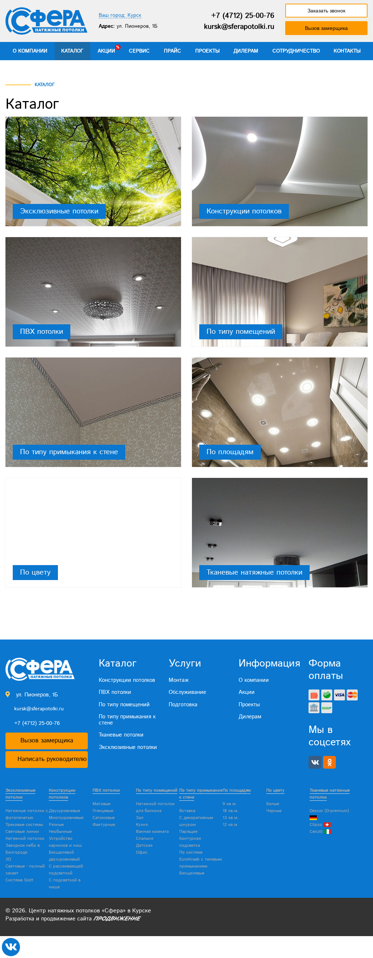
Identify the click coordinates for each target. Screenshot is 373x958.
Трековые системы (24, 825)
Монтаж (179, 680)
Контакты (347, 51)
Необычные (60, 831)
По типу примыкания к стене (69, 452)
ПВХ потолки (41, 332)
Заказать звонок (326, 10)
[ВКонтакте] (315, 762)
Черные (274, 811)
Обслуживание (187, 692)
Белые (272, 804)
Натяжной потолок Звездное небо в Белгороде (24, 845)
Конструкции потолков (244, 211)
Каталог (72, 51)
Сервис (139, 51)
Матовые (101, 804)
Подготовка (183, 704)
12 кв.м (230, 825)
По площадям (230, 452)
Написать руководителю (52, 759)
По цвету (35, 572)
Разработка (19, 919)
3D (8, 859)
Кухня (142, 825)
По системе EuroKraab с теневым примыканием (200, 859)
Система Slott (19, 880)
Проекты (207, 51)
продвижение (58, 919)
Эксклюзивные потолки (59, 211)
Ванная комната (152, 831)
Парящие (188, 831)
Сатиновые (104, 818)
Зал (140, 818)
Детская (144, 845)
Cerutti (317, 831)
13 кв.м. (231, 818)
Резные (56, 825)
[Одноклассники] (329, 762)
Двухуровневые (64, 811)
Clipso (316, 825)
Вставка (187, 811)
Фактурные (104, 825)
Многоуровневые (66, 818)
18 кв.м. (231, 811)
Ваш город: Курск (120, 15)
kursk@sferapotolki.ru (239, 27)
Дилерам (245, 51)
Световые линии (22, 831)
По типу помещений (241, 332)
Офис (142, 852)
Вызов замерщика (326, 28)
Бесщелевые (191, 873)
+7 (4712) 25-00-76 (242, 16)
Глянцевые (103, 811)
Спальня (144, 838)
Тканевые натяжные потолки (254, 572)
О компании (30, 51)
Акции (106, 51)
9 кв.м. (230, 804)
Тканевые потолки (121, 735)
